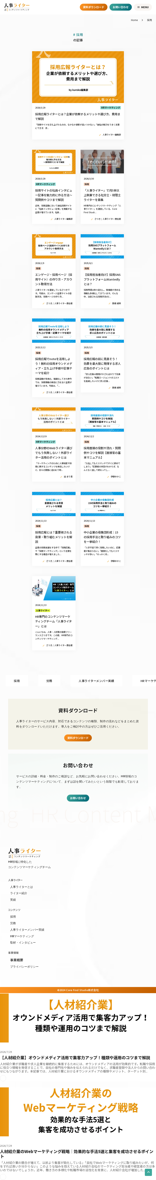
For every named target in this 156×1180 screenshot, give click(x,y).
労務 (13, 923)
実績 (13, 900)
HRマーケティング (22, 936)
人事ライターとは (21, 887)
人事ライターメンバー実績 (27, 930)
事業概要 (16, 959)
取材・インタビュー (23, 942)
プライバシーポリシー (24, 967)
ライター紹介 (18, 893)
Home (134, 20)
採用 (13, 917)
